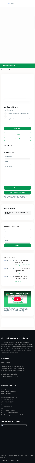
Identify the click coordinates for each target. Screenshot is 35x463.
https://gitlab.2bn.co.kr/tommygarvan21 (17, 119)
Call (18, 134)
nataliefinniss (12, 107)
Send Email (17, 128)
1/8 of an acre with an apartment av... (22, 270)
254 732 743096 (19, 368)
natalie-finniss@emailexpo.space (18, 113)
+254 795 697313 (6, 368)
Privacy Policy (15, 460)
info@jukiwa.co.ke (11, 374)
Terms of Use (5, 460)
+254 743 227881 (18, 366)
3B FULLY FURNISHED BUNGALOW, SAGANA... (22, 262)
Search (17, 245)
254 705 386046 (19, 370)
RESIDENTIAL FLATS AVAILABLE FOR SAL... (22, 278)
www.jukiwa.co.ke (12, 376)
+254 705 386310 (6, 370)
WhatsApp (18, 139)
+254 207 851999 (6, 366)
